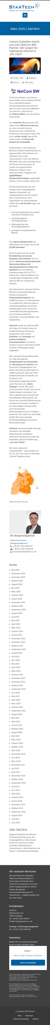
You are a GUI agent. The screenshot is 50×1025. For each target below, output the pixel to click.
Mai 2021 (15, 718)
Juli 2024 (15, 617)
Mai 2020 (15, 736)
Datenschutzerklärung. (15, 998)
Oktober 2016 (17, 779)
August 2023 (16, 653)
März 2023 (16, 671)
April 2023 (15, 667)
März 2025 (16, 592)
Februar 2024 (17, 631)
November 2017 (18, 765)
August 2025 (16, 584)
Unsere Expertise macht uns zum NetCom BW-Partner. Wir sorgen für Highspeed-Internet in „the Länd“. (24, 48)
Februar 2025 (17, 595)
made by (35, 1019)
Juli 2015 (15, 819)
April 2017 (15, 772)
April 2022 (15, 700)
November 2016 (18, 776)
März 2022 (16, 704)
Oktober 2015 (17, 808)
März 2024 (16, 628)
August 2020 (16, 732)
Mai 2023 (15, 664)
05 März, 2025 (18, 78)
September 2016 (18, 783)
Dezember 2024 (18, 602)
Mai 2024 (15, 620)
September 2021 (18, 711)
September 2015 (18, 812)
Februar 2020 (17, 743)
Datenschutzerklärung (21, 1019)
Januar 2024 (16, 635)
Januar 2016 (16, 801)
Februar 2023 (17, 675)
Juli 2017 (15, 768)
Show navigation (25, 15)
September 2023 (18, 649)
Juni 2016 (15, 790)
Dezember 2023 (18, 639)
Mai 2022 (15, 696)
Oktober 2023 (17, 646)
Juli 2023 (15, 657)
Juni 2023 (15, 660)
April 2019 (15, 750)
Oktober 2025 (17, 581)
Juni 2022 (15, 693)
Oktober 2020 (17, 729)
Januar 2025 (16, 599)
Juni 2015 (15, 823)
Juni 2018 (15, 758)
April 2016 (15, 794)
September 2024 (18, 610)
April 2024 (15, 624)
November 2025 (18, 577)
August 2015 (16, 815)
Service (16, 82)
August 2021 (16, 714)
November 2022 (18, 682)
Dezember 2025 (18, 574)
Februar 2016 (17, 797)
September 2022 (18, 689)
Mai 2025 (15, 588)
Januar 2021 (16, 725)
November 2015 (18, 805)
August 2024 (16, 613)
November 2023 (18, 642)
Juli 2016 (15, 787)
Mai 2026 (15, 570)
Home (19, 1016)
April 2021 (15, 722)
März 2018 (16, 761)
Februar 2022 (17, 707)
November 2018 (18, 754)
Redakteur (32, 78)
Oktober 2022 (17, 685)
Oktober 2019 (17, 747)
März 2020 (16, 740)
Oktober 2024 (17, 606)
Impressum (29, 1016)
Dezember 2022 (18, 678)
